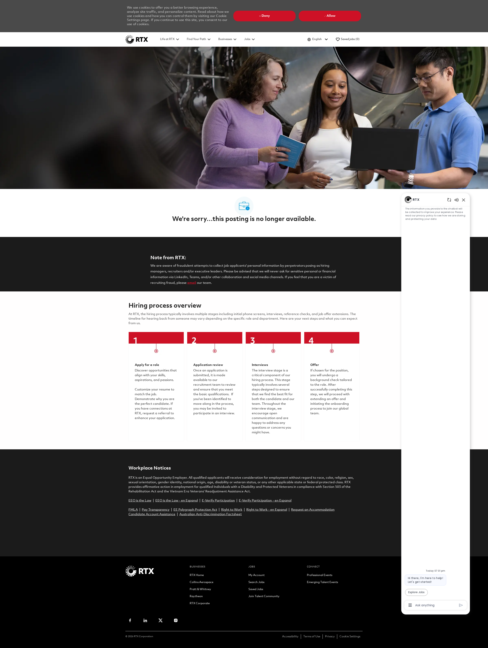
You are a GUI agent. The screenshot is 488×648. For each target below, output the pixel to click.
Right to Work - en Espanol (266, 509)
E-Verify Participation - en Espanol (265, 500)
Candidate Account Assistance (151, 514)
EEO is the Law (139, 500)
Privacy (330, 636)
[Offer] (331, 386)
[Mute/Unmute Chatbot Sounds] (456, 199)
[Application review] (214, 386)
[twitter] (160, 620)
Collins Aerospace (201, 582)
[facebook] (130, 620)
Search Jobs (256, 582)
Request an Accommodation (313, 509)
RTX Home (197, 575)
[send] (461, 605)
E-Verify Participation (218, 500)
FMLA (133, 509)
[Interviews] (273, 386)
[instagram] (175, 620)
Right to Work (231, 509)
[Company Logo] (136, 39)
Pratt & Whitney (200, 589)
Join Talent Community (263, 596)
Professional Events (319, 575)
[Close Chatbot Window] (463, 199)
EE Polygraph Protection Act (195, 509)
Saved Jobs (255, 589)
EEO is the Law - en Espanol (176, 500)
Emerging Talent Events (322, 582)
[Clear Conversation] (449, 199)
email (191, 283)
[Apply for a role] (156, 386)
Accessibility (290, 636)
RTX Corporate (200, 603)
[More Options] (410, 605)
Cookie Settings (350, 636)
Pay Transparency (155, 509)
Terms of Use (311, 636)
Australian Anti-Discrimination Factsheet (210, 514)
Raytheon (196, 596)
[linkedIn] (145, 620)
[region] (435, 402)
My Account (256, 575)
